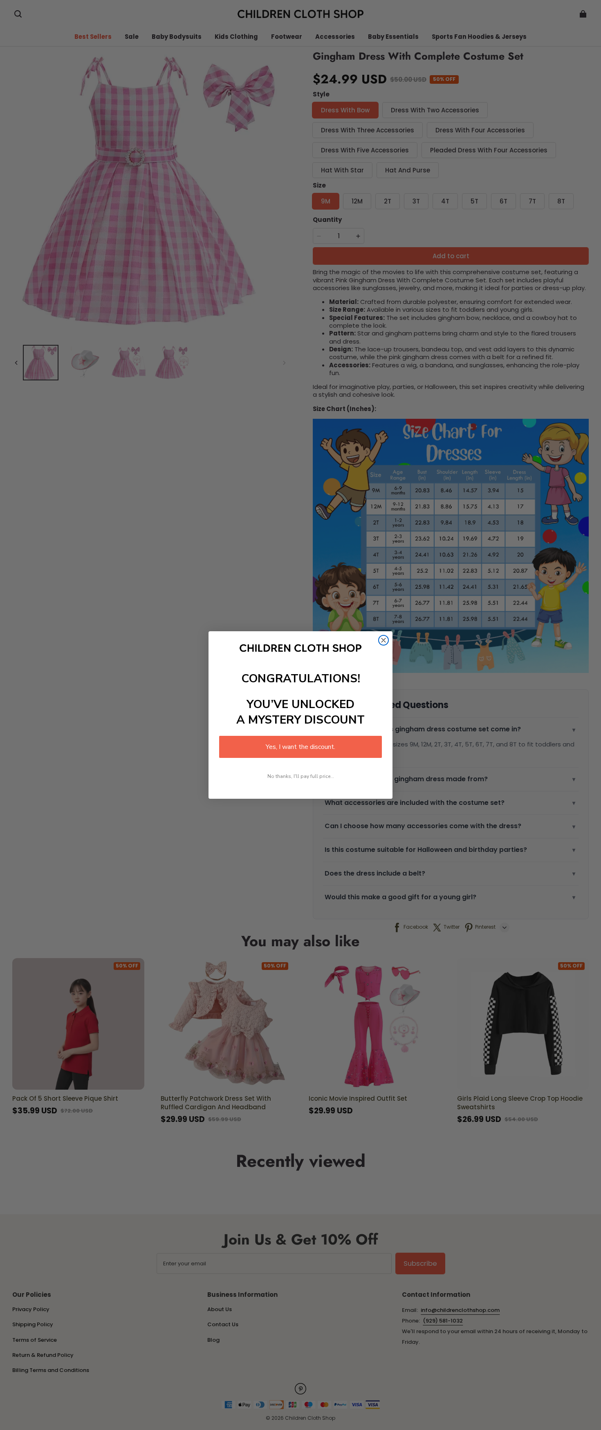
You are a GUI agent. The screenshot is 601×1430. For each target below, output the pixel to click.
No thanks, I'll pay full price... (300, 776)
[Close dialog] (383, 640)
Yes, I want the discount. (300, 746)
